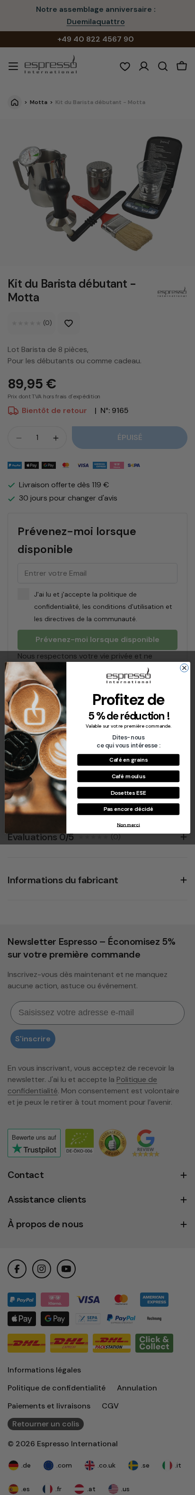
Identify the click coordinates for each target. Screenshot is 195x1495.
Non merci (128, 824)
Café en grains (128, 759)
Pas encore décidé (128, 808)
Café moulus (128, 775)
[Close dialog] (184, 668)
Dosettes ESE (128, 792)
